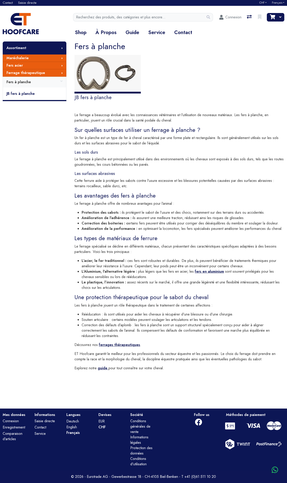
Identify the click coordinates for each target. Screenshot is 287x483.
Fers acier (15, 65)
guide (103, 368)
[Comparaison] (249, 17)
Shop (81, 32)
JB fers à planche (21, 93)
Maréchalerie (18, 58)
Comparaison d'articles (12, 436)
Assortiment (16, 47)
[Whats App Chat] (275, 470)
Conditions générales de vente (140, 426)
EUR (101, 421)
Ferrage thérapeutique (26, 72)
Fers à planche (19, 82)
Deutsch (72, 421)
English (71, 427)
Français (277, 3)
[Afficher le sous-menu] (62, 48)
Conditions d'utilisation (138, 461)
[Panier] (272, 17)
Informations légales (139, 440)
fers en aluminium (209, 271)
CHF (262, 3)
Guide (132, 32)
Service (156, 32)
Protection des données (141, 450)
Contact (183, 32)
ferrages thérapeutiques (119, 344)
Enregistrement (14, 427)
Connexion (11, 421)
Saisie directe (45, 421)
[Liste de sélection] (260, 17)
